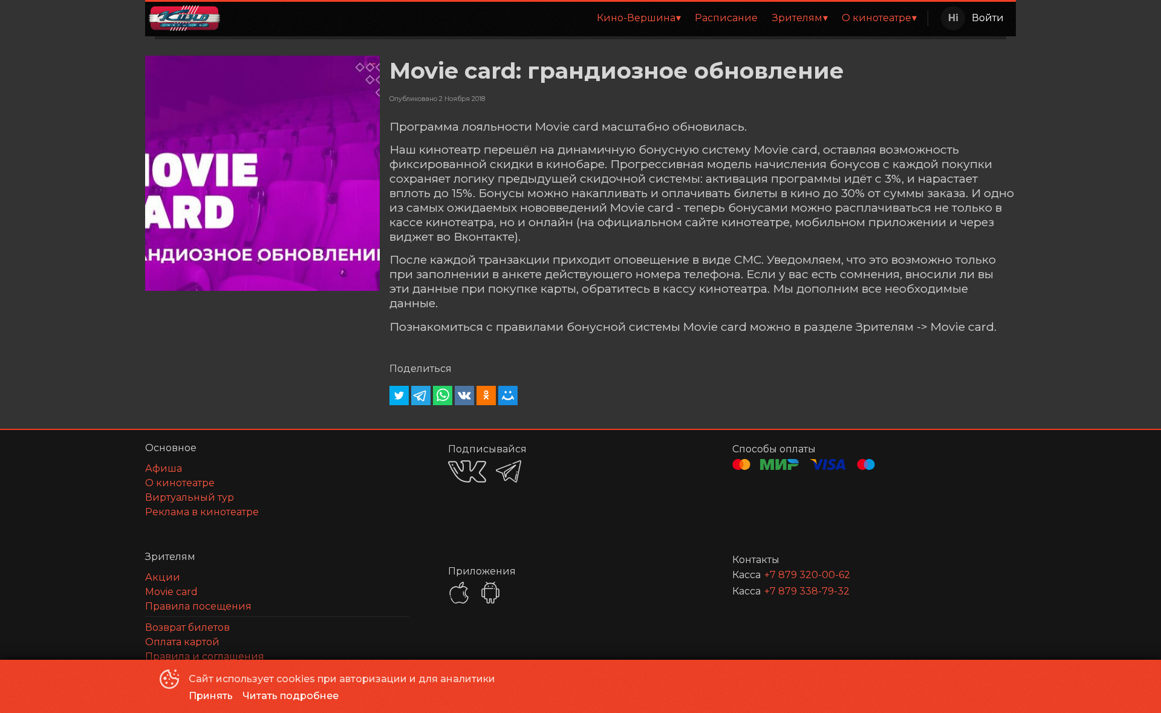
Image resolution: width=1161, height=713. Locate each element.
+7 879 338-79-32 (807, 591)
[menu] (576, 18)
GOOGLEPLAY (490, 593)
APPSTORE (459, 593)
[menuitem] (639, 18)
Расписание (726, 18)
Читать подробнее (290, 696)
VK (467, 471)
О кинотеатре (876, 18)
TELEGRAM (508, 471)
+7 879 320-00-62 (807, 575)
